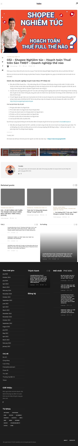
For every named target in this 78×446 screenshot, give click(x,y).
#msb (5, 420)
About (65, 440)
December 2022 (7, 313)
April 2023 (5, 307)
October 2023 (6, 297)
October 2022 (6, 320)
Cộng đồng (64, 151)
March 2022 (6, 340)
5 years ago (15, 66)
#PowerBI (17, 420)
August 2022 (6, 326)
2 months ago (63, 280)
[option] (39, 202)
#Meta (21, 417)
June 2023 (5, 303)
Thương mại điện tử (13, 56)
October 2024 (6, 277)
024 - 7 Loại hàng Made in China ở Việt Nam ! (56, 153)
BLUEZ (55, 207)
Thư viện (5, 373)
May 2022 (5, 333)
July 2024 (5, 280)
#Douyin (11, 415)
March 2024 (6, 287)
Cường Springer (30, 214)
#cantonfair (15, 412)
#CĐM (5, 415)
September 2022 (7, 323)
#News (10, 420)
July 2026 (5, 274)
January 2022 (6, 346)
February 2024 (7, 290)
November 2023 (7, 294)
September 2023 (7, 300)
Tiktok (61, 209)
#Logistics (14, 417)
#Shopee (6, 423)
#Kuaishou (6, 417)
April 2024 (5, 284)
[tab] (57, 271)
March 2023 (6, 310)
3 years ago (58, 217)
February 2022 (7, 343)
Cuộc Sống (61, 207)
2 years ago (44, 259)
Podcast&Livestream (60, 208)
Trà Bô (11, 66)
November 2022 (7, 317)
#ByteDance (6, 412)
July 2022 (5, 330)
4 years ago (36, 214)
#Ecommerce (19, 415)
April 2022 (5, 336)
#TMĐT (11, 425)
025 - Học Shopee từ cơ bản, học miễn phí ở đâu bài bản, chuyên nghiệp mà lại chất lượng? (23, 153)
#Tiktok (5, 425)
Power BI (30, 207)
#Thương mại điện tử (15, 423)
